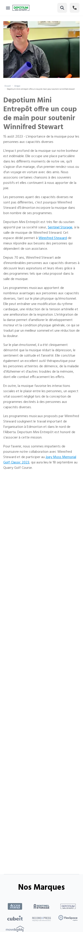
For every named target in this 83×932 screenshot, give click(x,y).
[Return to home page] (20, 8)
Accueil (7, 86)
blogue (17, 86)
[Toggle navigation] (8, 7)
